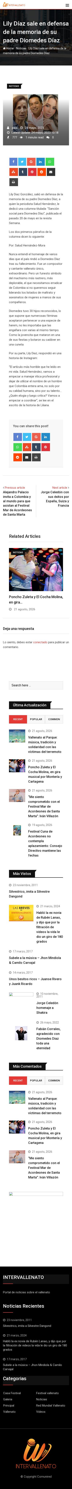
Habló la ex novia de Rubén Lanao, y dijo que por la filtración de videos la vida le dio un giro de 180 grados (49, 927)
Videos (40, 1412)
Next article (59, 487)
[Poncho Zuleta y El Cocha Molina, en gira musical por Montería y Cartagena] (17, 765)
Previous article (15, 487)
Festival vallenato (47, 1393)
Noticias (21, 48)
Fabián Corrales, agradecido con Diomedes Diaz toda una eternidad (48, 1038)
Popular (36, 719)
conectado (40, 642)
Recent (18, 719)
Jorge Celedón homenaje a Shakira (47, 1008)
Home (10, 48)
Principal (8, 1405)
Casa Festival (12, 1393)
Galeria (7, 1399)
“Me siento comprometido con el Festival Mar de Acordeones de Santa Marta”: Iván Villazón (44, 806)
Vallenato (9, 1412)
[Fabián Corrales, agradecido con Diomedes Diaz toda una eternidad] (21, 1033)
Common (54, 719)
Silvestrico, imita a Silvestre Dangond (27, 1326)
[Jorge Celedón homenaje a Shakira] (21, 1001)
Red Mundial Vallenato (50, 1405)
